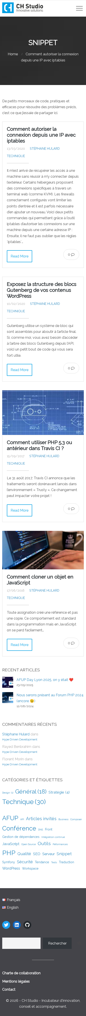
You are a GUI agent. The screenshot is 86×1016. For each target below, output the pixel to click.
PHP (8, 853)
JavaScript (10, 844)
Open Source (28, 844)
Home (13, 54)
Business (63, 819)
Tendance (42, 862)
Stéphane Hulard (45, 148)
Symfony (8, 862)
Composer (76, 819)
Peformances (60, 844)
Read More (19, 256)
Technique (16, 156)
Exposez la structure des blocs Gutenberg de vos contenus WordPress (41, 290)
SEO (36, 854)
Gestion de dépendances (20, 837)
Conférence (19, 828)
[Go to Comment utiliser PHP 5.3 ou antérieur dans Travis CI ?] (43, 412)
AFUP (10, 818)
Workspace (30, 868)
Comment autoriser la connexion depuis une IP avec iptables (41, 135)
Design (7, 792)
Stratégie (59, 792)
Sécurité (25, 862)
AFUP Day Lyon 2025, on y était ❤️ (45, 680)
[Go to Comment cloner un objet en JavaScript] (43, 550)
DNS (40, 829)
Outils (44, 843)
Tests (54, 862)
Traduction (66, 862)
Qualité (24, 853)
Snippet (64, 853)
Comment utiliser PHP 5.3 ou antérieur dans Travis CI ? (39, 445)
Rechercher (57, 943)
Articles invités (41, 818)
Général (31, 791)
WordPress (11, 868)
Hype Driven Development (19, 739)
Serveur (48, 854)
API (22, 819)
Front (48, 829)
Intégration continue (53, 837)
